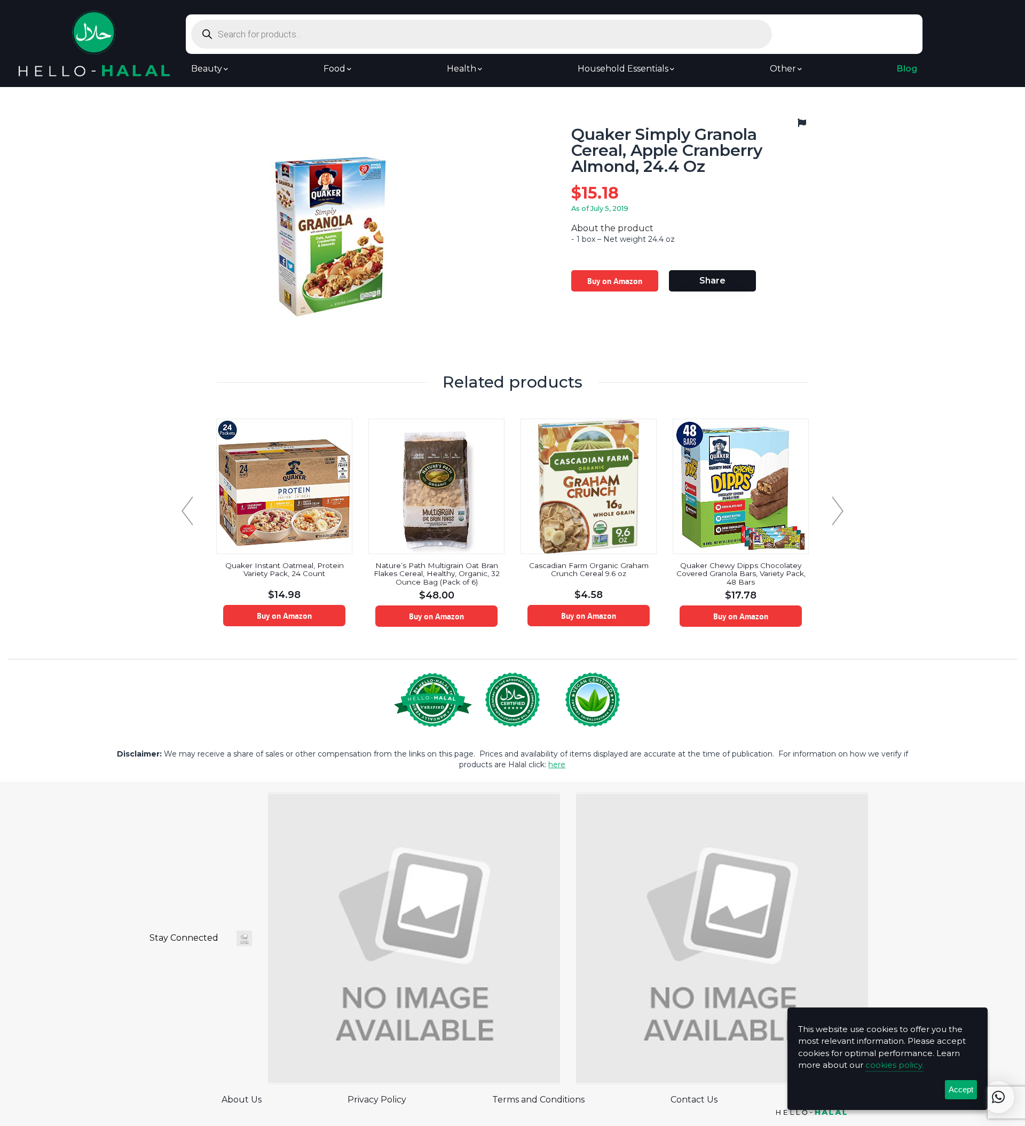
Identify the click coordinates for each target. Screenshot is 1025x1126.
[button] (998, 1097)
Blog (907, 69)
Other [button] (783, 69)
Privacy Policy (377, 1099)
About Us (242, 1099)
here (556, 764)
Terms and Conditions (538, 1099)
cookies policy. (894, 1065)
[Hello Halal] (94, 43)
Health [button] (461, 69)
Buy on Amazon (614, 280)
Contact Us (694, 1099)
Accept (961, 1089)
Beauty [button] (206, 69)
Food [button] (334, 69)
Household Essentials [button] (623, 69)
